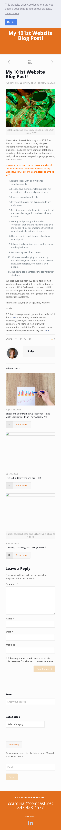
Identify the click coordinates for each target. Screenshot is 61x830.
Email (9, 631)
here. (46, 330)
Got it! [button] (10, 22)
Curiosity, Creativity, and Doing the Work (26, 547)
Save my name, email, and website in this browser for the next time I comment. (30, 660)
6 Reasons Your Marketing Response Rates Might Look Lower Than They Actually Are (28, 415)
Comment (12, 584)
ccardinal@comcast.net (30, 803)
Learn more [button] (12, 13)
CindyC (26, 82)
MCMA (13, 317)
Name (10, 618)
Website (10, 644)
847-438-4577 (30, 807)
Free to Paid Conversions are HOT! (23, 477)
